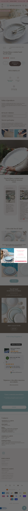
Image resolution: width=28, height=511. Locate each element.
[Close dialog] (26, 248)
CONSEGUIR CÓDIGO (21, 261)
